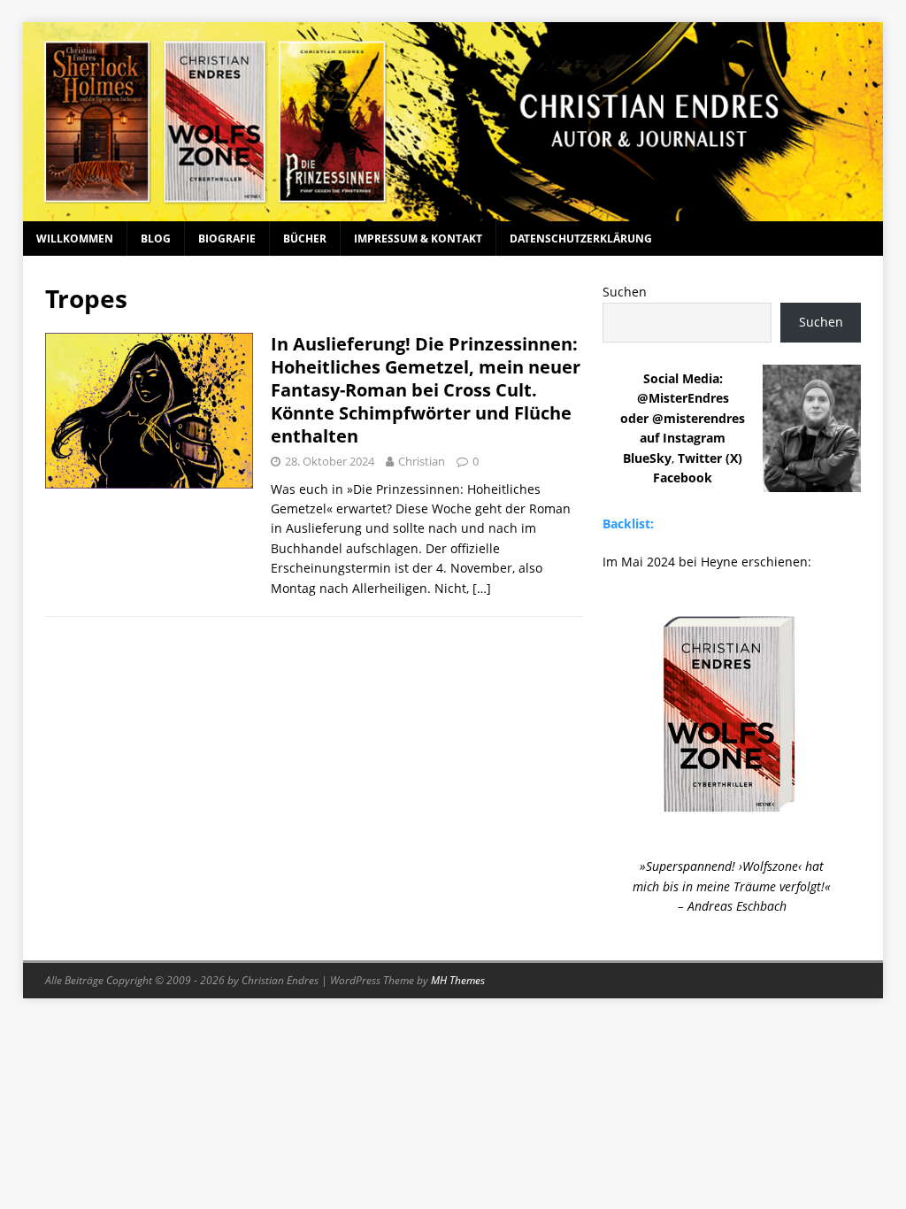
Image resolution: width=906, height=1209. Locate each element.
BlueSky (647, 458)
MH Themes (458, 980)
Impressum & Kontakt (418, 238)
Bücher (304, 238)
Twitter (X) (710, 458)
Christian (421, 461)
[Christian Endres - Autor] (453, 211)
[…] (481, 588)
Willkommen (74, 238)
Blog (156, 238)
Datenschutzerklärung (581, 238)
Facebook (682, 477)
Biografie (227, 238)
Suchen (625, 291)
